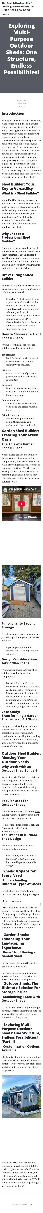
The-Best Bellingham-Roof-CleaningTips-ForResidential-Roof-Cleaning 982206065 (18, 6)
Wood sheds (26, 924)
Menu (5, 14)
